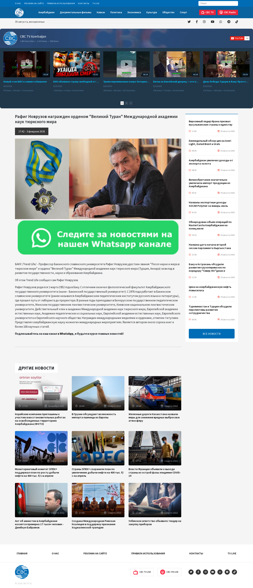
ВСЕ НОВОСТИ (212, 333)
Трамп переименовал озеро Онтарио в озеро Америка (126, 81)
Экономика (134, 12)
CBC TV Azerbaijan (33, 36)
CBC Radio (230, 12)
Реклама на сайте (34, 3)
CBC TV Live (145, 571)
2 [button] (126, 103)
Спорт (183, 12)
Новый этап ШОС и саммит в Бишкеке (25, 81)
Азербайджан (46, 12)
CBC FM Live (172, 571)
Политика (116, 12)
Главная (22, 553)
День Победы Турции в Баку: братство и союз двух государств (226, 81)
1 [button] (122, 103)
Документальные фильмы (75, 12)
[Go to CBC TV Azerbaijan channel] (10, 38)
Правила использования (61, 3)
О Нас (18, 3)
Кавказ (101, 12)
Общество (168, 12)
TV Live (95, 3)
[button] (131, 103)
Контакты (83, 3)
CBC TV (209, 12)
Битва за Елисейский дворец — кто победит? (176, 81)
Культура (151, 12)
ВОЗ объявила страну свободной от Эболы (76, 81)
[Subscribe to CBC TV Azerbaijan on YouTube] (240, 38)
